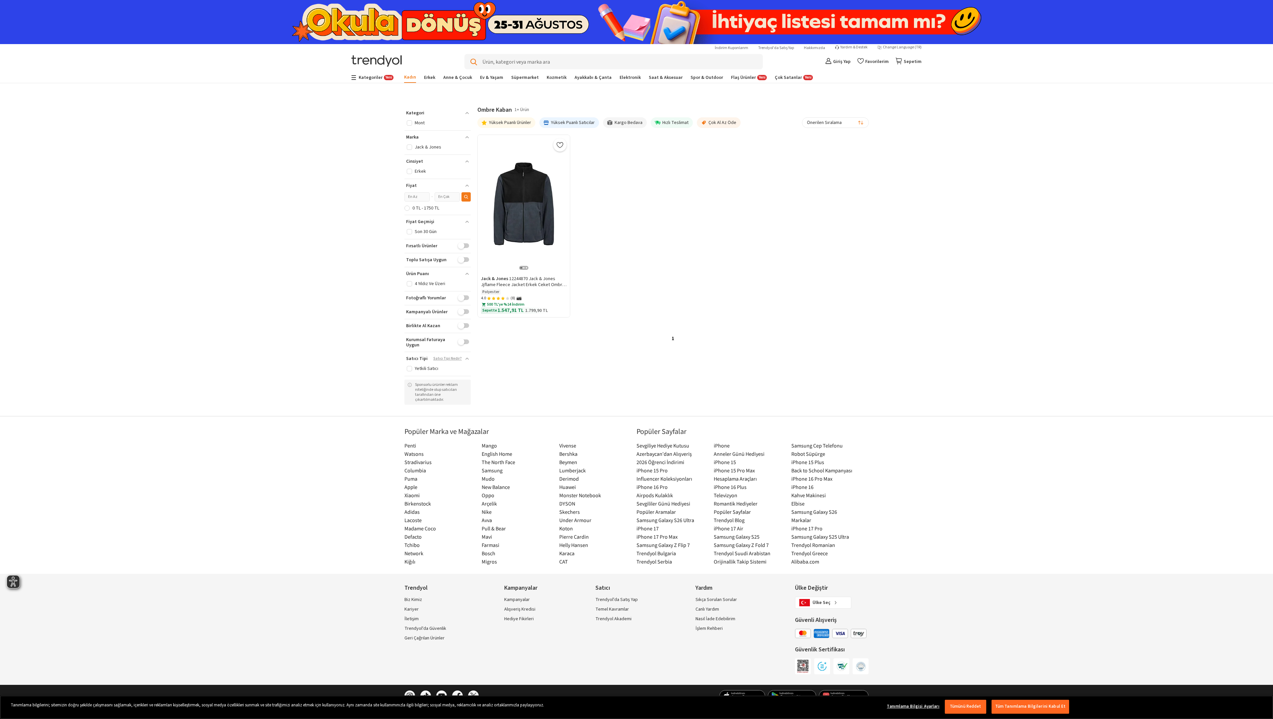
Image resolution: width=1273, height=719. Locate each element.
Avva (487, 520)
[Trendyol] (376, 61)
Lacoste (413, 520)
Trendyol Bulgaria (656, 553)
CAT (563, 561)
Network (413, 553)
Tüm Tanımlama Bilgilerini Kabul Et (1030, 706)
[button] (437, 113)
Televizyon (725, 495)
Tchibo (412, 545)
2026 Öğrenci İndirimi (660, 462)
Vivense (567, 445)
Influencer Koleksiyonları (664, 478)
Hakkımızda (814, 48)
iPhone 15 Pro (652, 470)
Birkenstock (417, 503)
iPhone (722, 445)
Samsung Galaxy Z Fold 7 (741, 545)
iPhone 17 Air (728, 528)
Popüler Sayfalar (732, 512)
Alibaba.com (805, 561)
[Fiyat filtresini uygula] (466, 197)
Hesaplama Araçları (735, 478)
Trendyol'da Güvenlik (425, 628)
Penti (410, 445)
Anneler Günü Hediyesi (739, 453)
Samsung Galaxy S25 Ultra (820, 536)
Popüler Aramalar (656, 512)
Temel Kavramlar (612, 609)
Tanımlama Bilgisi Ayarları (913, 706)
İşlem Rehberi (709, 628)
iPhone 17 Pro (806, 528)
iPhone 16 (802, 487)
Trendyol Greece (809, 553)
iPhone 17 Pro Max (657, 536)
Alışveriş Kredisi (519, 609)
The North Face (498, 462)
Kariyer (411, 609)
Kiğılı (409, 561)
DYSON (567, 503)
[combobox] (835, 123)
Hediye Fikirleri (519, 619)
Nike (487, 512)
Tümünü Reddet (965, 706)
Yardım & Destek (854, 47)
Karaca (567, 553)
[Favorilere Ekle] (560, 144)
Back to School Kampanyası (821, 470)
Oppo (488, 495)
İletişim (411, 619)
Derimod (569, 478)
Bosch (488, 553)
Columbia (415, 470)
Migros (489, 561)
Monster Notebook (580, 495)
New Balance (496, 487)
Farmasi (490, 545)
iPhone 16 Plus (730, 487)
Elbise (798, 503)
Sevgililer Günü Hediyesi (663, 503)
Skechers (569, 512)
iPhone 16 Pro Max (811, 478)
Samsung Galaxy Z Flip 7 (663, 545)
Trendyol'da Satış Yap (776, 48)
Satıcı (602, 588)
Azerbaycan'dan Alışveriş (664, 453)
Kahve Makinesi (808, 495)
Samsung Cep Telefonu (817, 445)
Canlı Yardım (707, 609)
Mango (489, 445)
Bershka (568, 453)
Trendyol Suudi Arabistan (742, 553)
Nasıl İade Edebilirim (715, 619)
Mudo (488, 478)
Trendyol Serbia (654, 561)
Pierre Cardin (574, 536)
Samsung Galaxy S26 (814, 512)
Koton (566, 528)
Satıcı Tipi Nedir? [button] (447, 358)
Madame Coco (420, 528)
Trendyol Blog (729, 520)
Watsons (414, 453)
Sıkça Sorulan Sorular (716, 599)
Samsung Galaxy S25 (736, 536)
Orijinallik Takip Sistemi (740, 561)
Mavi (487, 536)
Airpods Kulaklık (654, 495)
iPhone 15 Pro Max (734, 470)
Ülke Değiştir (811, 588)
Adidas (412, 512)
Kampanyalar (517, 599)
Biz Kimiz (413, 599)
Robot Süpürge (808, 453)
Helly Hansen (573, 545)
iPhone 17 (647, 528)
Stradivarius (418, 462)
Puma (410, 478)
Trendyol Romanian (813, 545)
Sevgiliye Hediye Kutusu (662, 445)
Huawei (567, 487)
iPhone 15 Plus (807, 462)
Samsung (492, 470)
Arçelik (489, 503)
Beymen (568, 462)
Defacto (413, 536)
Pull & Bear (494, 528)
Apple (410, 487)
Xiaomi (412, 495)
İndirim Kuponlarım (731, 48)
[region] (636, 707)
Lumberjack (572, 470)
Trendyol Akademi (613, 619)
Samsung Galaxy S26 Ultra (665, 520)
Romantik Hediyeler (736, 503)
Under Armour (575, 520)
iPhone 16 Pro (652, 487)
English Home (497, 453)
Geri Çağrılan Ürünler (424, 638)
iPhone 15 (725, 462)
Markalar (801, 520)
